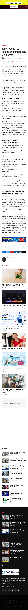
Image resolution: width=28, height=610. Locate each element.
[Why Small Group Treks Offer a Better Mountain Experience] (5, 559)
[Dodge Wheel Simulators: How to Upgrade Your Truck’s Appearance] (5, 460)
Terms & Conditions (7, 602)
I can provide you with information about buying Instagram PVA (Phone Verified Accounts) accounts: (13, 391)
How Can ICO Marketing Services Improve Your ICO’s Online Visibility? (17, 493)
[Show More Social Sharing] (25, 62)
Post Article (22, 602)
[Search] (26, 6)
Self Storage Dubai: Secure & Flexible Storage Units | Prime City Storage (18, 500)
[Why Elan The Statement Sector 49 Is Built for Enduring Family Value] (5, 480)
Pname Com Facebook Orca (15, 69)
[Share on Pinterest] (13, 62)
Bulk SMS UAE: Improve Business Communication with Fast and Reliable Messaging (17, 467)
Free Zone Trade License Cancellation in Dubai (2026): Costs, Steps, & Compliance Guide (18, 473)
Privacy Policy (10, 600)
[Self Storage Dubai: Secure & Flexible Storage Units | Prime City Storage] (5, 500)
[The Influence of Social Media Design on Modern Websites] (14, 359)
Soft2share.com (9, 58)
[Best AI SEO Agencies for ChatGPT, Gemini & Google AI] (5, 454)
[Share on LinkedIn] (17, 62)
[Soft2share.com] (14, 7)
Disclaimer (17, 600)
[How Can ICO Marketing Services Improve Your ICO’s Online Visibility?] (5, 493)
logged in (11, 403)
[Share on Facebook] (4, 62)
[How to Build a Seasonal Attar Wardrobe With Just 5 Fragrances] (5, 551)
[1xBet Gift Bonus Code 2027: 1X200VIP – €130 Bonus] (5, 544)
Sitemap (16, 602)
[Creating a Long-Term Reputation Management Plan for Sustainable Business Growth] (14, 276)
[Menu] (2, 6)
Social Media (5, 45)
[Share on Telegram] (21, 62)
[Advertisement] (14, 25)
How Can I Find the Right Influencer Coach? (12, 348)
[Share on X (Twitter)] (8, 62)
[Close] (27, 1)
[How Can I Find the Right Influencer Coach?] (14, 340)
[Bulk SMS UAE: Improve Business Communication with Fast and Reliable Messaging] (5, 467)
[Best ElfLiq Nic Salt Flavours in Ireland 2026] (5, 487)
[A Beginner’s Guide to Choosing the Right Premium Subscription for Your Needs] (14, 297)
